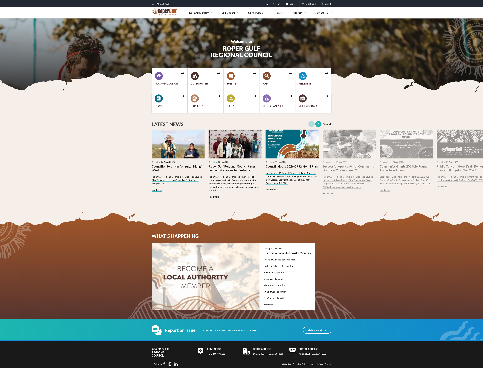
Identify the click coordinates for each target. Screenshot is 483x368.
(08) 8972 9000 (219, 354)
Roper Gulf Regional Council (160, 352)
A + (280, 3)
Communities (200, 83)
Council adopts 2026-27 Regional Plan (292, 166)
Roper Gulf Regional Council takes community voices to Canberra (232, 168)
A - (267, 3)
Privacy (320, 364)
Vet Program (308, 106)
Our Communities (199, 12)
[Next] (318, 124)
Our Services (255, 12)
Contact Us (321, 12)
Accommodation (166, 83)
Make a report (315, 330)
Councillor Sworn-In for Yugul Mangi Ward (177, 168)
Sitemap (328, 364)
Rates (230, 106)
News (158, 106)
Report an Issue (273, 106)
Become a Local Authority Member (287, 253)
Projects (197, 106)
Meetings (305, 83)
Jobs (277, 12)
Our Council (228, 12)
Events (231, 83)
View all (327, 124)
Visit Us (297, 12)
